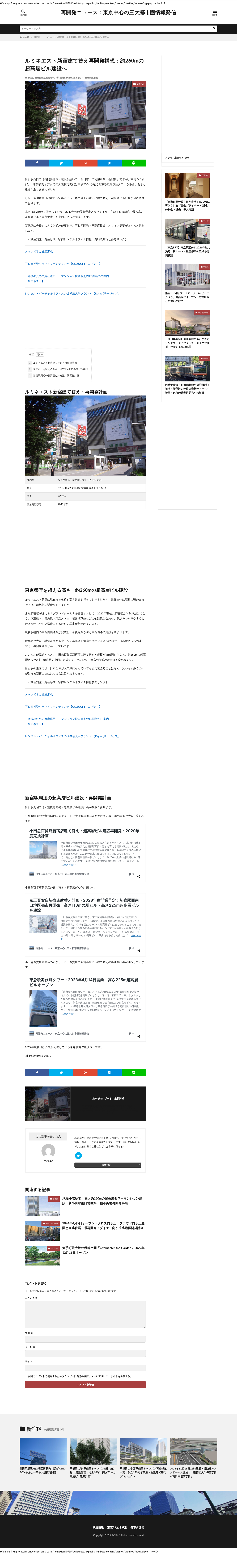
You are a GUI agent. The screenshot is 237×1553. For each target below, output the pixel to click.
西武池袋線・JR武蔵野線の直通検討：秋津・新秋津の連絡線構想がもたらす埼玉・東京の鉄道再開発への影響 (187, 389)
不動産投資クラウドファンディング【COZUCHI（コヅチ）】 (63, 264)
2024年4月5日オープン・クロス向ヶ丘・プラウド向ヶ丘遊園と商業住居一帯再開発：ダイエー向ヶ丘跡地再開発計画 (103, 1226)
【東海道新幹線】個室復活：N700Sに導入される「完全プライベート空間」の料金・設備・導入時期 (187, 206)
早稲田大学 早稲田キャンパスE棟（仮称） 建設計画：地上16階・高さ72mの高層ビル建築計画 (92, 1472)
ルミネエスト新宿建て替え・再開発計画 (53, 363)
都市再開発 (40, 78)
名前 (29, 1333)
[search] (213, 29)
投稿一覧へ (107, 1165)
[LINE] (134, 163)
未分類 (206, 358)
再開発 (62, 78)
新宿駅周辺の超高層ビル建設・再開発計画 (54, 375)
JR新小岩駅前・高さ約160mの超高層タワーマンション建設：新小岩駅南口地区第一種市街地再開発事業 (102, 1201)
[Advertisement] (85, 320)
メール (30, 1347)
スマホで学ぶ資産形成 (39, 251)
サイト (28, 1361)
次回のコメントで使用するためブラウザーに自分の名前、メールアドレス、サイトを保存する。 (80, 1376)
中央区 (206, 221)
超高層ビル (78, 78)
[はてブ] (110, 163)
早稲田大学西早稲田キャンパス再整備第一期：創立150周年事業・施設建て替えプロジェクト (143, 1472)
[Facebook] (37, 163)
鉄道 (96, 78)
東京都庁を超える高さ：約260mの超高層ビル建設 (58, 369)
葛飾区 (55, 1199)
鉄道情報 (50, 78)
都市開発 (89, 78)
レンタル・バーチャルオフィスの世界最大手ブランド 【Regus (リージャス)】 (73, 293)
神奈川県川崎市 (52, 1224)
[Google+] (85, 163)
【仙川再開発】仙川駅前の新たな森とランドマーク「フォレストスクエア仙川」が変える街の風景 (187, 343)
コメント (31, 1298)
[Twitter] (61, 163)
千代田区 (54, 1248)
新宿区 (37, 37)
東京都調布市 (203, 313)
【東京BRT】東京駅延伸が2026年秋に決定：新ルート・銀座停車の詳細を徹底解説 (187, 251)
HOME (26, 37)
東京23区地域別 (117, 1527)
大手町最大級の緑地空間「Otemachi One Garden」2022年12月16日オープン (103, 1250)
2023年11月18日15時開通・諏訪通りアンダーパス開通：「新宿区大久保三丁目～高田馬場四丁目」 (193, 1472)
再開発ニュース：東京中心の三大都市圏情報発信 (118, 12)
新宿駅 (69, 78)
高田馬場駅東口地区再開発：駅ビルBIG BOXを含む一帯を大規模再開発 (43, 1470)
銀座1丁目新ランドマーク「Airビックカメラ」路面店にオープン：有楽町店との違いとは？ (187, 297)
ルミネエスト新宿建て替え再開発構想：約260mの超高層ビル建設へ (77, 37)
